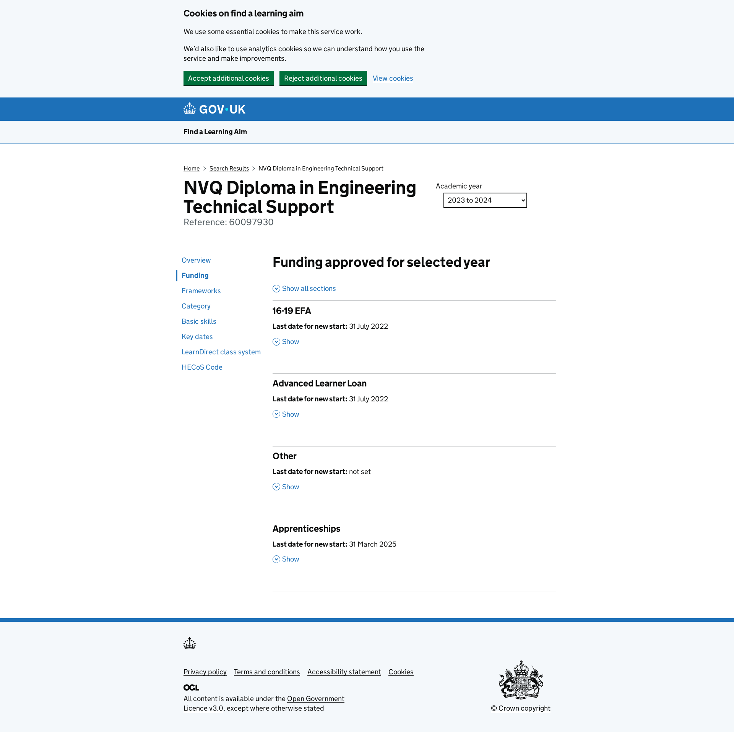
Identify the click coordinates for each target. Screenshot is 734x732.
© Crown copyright (520, 708)
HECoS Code (202, 367)
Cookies (401, 671)
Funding (195, 275)
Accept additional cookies (228, 78)
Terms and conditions (267, 671)
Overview (196, 260)
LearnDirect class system (221, 351)
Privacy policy (205, 671)
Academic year (459, 186)
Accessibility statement (344, 671)
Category (196, 306)
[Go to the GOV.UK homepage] (216, 109)
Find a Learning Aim (215, 131)
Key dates (197, 336)
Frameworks (201, 290)
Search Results (229, 168)
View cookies (393, 78)
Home (192, 168)
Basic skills (199, 321)
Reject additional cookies (323, 78)
